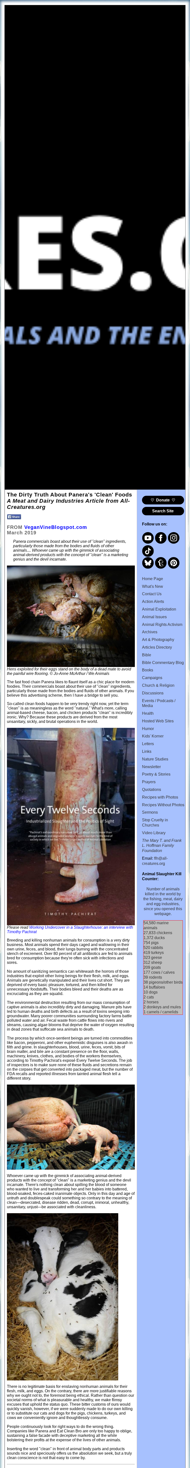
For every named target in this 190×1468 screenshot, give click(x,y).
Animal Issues (154, 617)
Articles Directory (157, 647)
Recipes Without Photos (163, 805)
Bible (146, 655)
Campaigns (152, 678)
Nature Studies (155, 759)
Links (146, 751)
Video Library (154, 833)
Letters (148, 744)
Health (148, 713)
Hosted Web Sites (158, 721)
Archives (149, 632)
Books (147, 670)
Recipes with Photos (160, 797)
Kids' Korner (153, 736)
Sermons (150, 812)
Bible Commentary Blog (163, 663)
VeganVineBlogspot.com (55, 527)
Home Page (152, 579)
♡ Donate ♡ (163, 500)
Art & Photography (158, 640)
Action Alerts (153, 601)
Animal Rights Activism (162, 624)
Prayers (149, 782)
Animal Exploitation (159, 609)
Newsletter (151, 767)
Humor (148, 729)
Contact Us (152, 594)
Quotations (151, 789)
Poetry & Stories (156, 774)
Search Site (163, 511)
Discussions (153, 693)
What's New (152, 586)
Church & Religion (158, 685)
